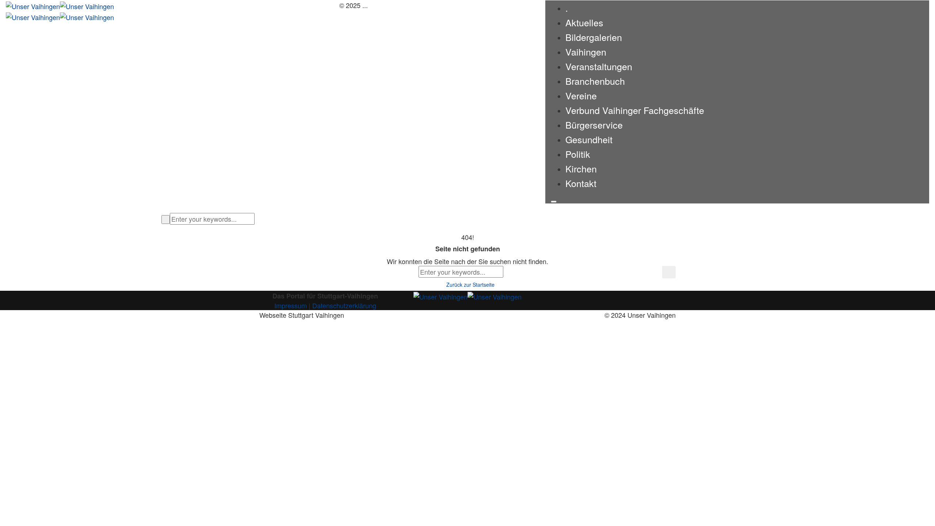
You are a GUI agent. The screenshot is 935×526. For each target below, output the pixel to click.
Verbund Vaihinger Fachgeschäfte (634, 110)
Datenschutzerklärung (344, 305)
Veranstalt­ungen (598, 66)
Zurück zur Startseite (470, 284)
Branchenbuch (595, 80)
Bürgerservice (594, 124)
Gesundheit (588, 139)
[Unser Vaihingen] (60, 5)
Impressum (290, 305)
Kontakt (580, 183)
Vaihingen (585, 51)
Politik (577, 153)
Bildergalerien (593, 36)
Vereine (581, 95)
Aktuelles (584, 22)
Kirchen (581, 168)
